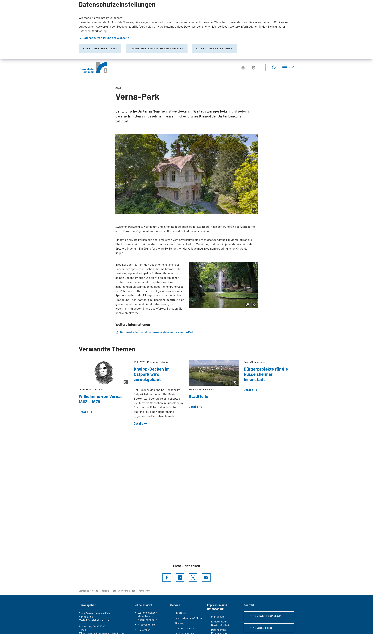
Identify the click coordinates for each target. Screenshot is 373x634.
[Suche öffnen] (274, 67)
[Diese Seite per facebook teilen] (166, 577)
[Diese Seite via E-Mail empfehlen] (206, 577)
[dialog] (186, 29)
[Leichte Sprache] (243, 67)
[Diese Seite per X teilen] (193, 577)
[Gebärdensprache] (253, 67)
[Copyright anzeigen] (254, 210)
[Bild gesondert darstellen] (247, 304)
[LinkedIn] (180, 577)
